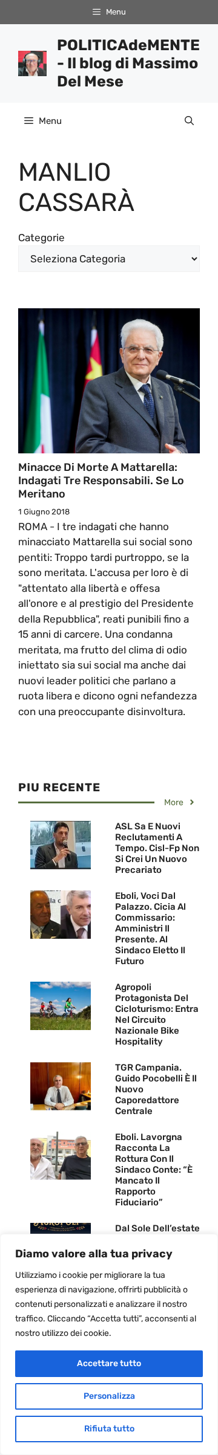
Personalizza (109, 1396)
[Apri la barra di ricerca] (189, 121)
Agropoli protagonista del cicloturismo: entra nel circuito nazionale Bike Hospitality (157, 1014)
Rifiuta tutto (109, 1429)
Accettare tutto (109, 1363)
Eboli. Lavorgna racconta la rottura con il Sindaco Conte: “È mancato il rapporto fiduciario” (154, 1170)
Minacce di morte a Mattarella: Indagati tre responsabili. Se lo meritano (101, 480)
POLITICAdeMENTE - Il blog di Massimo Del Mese (128, 63)
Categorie (41, 238)
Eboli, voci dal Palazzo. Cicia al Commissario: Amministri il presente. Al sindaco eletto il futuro (150, 928)
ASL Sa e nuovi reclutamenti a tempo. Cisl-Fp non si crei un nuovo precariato (157, 848)
